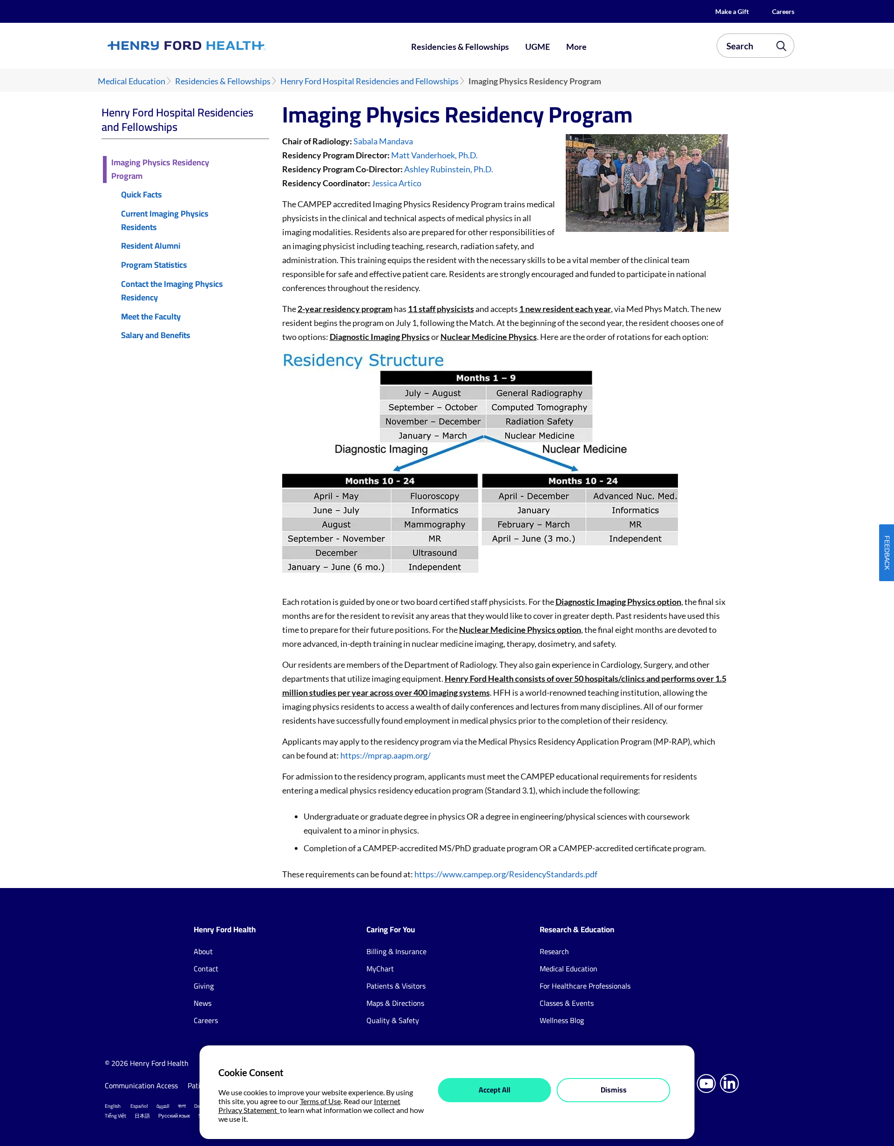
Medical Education (131, 81)
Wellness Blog (562, 1020)
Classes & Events (567, 1003)
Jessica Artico (396, 183)
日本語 (142, 1115)
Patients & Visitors (396, 986)
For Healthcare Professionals (585, 986)
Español (139, 1106)
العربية (162, 1106)
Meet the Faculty (151, 317)
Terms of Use (320, 1101)
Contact (206, 969)
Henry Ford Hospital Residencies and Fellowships (369, 81)
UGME (537, 46)
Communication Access (141, 1085)
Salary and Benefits (155, 335)
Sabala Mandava (383, 141)
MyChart (380, 969)
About (203, 951)
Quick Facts (141, 195)
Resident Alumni (150, 246)
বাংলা (182, 1106)
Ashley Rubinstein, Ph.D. (448, 169)
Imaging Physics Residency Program (160, 169)
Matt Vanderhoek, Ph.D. (434, 155)
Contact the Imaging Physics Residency (172, 291)
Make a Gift (732, 11)
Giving (204, 986)
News (202, 1003)
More (576, 46)
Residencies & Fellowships (460, 46)
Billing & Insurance (396, 951)
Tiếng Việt (115, 1115)
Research (554, 951)
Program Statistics (154, 265)
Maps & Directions (395, 1003)
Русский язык (174, 1115)
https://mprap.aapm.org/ (385, 755)
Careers (783, 11)
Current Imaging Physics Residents (165, 220)
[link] (221, 45)
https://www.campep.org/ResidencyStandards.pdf (505, 874)
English (113, 1106)
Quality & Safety (392, 1020)
